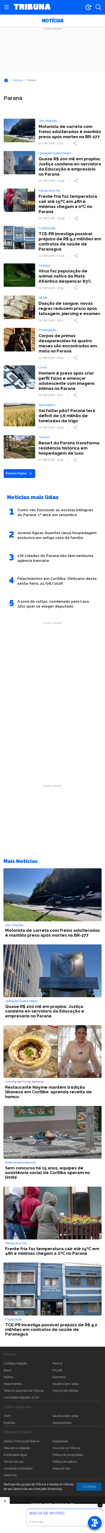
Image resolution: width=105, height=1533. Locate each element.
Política (8, 1377)
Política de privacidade (67, 1455)
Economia (59, 1377)
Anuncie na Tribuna (66, 1448)
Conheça (89, 1486)
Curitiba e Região (15, 1363)
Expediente (60, 1441)
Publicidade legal (15, 1455)
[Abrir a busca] (98, 7)
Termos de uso (13, 1461)
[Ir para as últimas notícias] (88, 7)
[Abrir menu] (6, 7)
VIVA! (7, 1416)
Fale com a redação (17, 1448)
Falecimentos (13, 1384)
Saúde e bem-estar (65, 1384)
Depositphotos (62, 1423)
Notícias (52, 21)
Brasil (7, 1370)
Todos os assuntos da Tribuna (23, 1390)
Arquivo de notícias (65, 1390)
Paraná (57, 1363)
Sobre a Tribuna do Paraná (21, 1441)
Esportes (9, 1423)
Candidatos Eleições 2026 (21, 1397)
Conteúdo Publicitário (18, 1468)
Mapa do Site (61, 1468)
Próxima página (16, 473)
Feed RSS (10, 1475)
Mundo (57, 1370)
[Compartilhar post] (76, 143)
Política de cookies (64, 1461)
